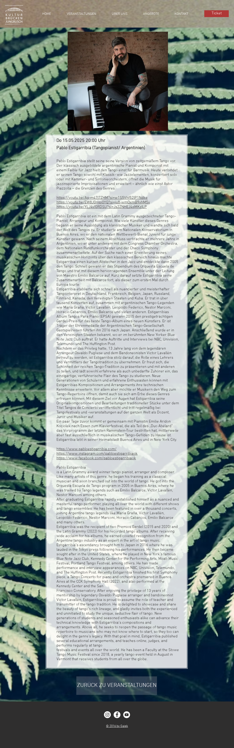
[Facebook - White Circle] (117, 714)
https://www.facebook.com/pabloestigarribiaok (96, 458)
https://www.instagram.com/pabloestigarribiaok (97, 454)
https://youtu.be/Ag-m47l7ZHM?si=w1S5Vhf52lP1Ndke (102, 198)
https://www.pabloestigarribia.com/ (86, 449)
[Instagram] (107, 714)
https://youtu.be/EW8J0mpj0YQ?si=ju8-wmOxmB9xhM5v (103, 202)
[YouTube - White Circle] (126, 714)
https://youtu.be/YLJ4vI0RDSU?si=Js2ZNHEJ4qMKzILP (101, 207)
